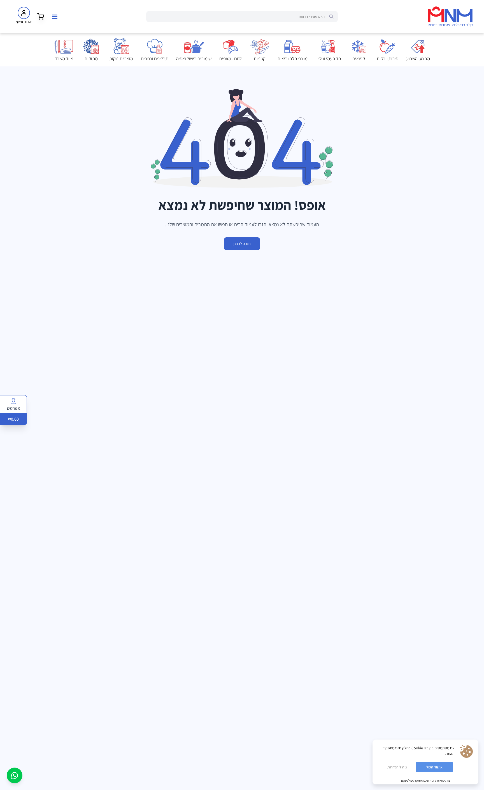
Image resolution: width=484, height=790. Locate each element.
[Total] (40, 16)
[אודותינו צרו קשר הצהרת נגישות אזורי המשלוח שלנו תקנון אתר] (54, 16)
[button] (418, 50)
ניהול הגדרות (397, 767)
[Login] (24, 13)
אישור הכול (434, 767)
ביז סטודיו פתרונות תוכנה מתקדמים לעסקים (425, 780)
